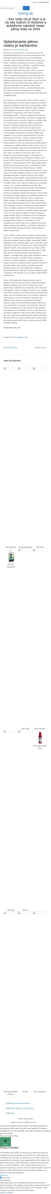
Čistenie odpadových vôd (19, 337)
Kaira (31, 1119)
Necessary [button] (4, 1175)
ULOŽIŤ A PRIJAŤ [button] (7, 1193)
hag (26, 50)
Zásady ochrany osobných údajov (23, 1122)
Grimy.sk (25, 13)
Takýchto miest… (41, 347)
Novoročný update (10, 347)
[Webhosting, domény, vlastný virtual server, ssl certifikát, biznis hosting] (20, 1108)
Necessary (6, 1178)
